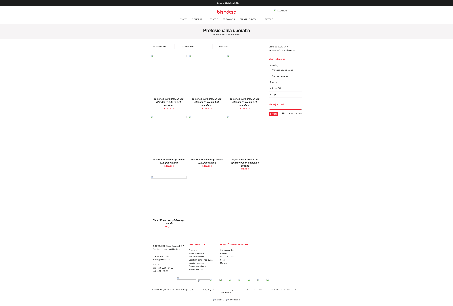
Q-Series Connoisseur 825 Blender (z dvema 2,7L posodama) (245, 102)
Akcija (273, 94)
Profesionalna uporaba (282, 70)
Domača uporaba (280, 76)
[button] (290, 11)
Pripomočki (275, 88)
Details (169, 76)
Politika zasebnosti (293, 290)
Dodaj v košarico (167, 74)
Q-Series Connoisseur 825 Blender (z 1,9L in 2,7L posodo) (169, 102)
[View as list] (210, 46)
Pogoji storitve (226, 292)
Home (215, 34)
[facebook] (152, 11)
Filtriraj (273, 114)
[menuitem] (280, 10)
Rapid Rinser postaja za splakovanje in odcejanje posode (245, 162)
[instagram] (156, 11)
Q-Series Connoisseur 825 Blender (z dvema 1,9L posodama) (207, 102)
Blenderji (221, 34)
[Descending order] (177, 46)
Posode (273, 82)
